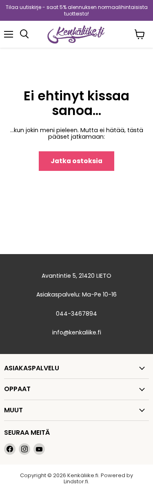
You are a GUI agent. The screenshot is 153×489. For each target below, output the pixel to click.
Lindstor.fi (76, 481)
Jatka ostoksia (76, 161)
